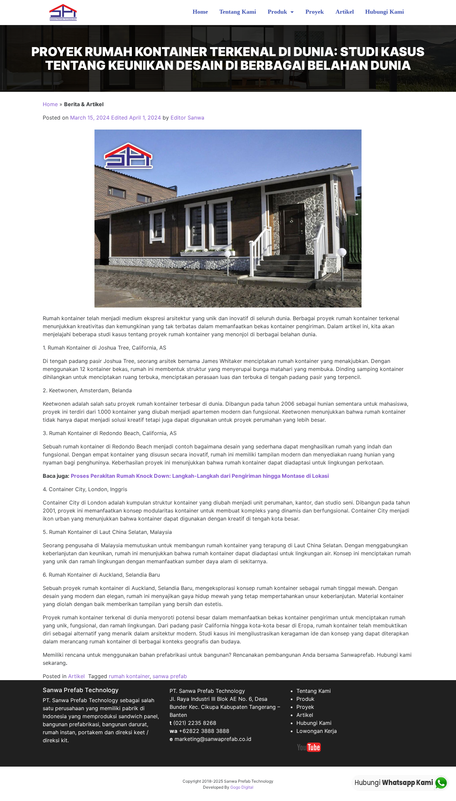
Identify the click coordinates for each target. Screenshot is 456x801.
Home (200, 11)
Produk (278, 11)
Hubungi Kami (384, 11)
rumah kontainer (129, 676)
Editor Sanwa (187, 117)
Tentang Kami (237, 11)
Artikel (344, 11)
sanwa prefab (170, 676)
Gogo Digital (241, 787)
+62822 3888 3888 (204, 731)
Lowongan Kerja (316, 731)
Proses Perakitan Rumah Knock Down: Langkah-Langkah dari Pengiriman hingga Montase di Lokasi (200, 475)
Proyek (314, 11)
